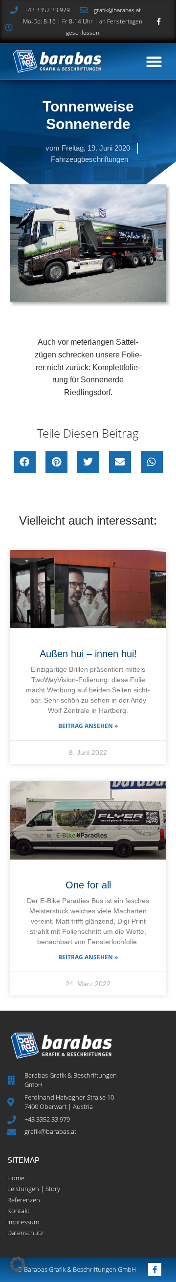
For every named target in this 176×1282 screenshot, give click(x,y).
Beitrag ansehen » (88, 726)
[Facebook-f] (158, 21)
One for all (88, 885)
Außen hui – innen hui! (88, 653)
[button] (153, 61)
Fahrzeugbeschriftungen (89, 159)
